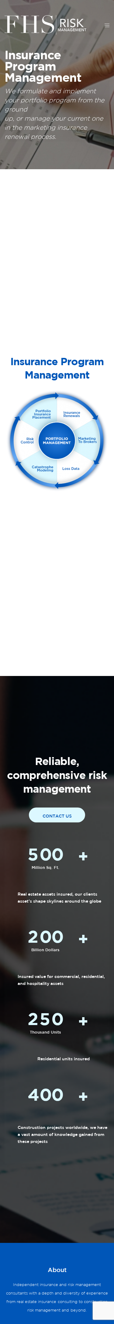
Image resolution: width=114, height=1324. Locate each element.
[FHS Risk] (45, 25)
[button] (57, 815)
